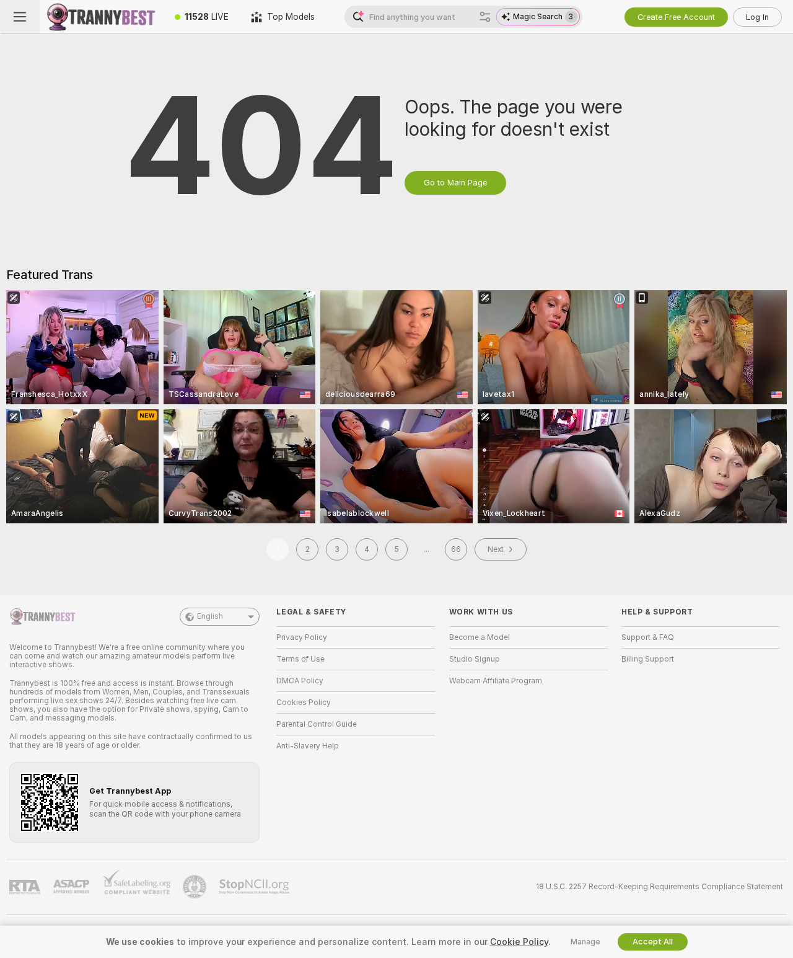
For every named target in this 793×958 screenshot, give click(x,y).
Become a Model (479, 637)
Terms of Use (300, 659)
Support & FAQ (647, 637)
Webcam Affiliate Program (495, 680)
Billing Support (647, 659)
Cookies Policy (303, 702)
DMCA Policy (299, 680)
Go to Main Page (455, 182)
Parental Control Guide (316, 724)
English (210, 616)
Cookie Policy (519, 942)
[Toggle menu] (20, 16)
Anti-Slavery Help (307, 746)
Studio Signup (474, 659)
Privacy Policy (301, 637)
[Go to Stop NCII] (255, 886)
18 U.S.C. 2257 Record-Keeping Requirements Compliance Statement (659, 886)
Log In (757, 17)
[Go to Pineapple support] (196, 886)
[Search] (485, 16)
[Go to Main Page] (102, 16)
